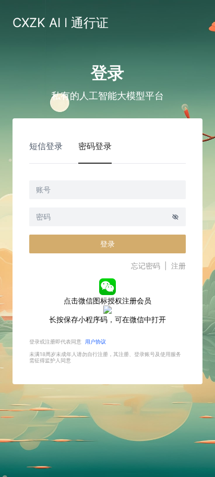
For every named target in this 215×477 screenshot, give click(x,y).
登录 (107, 243)
